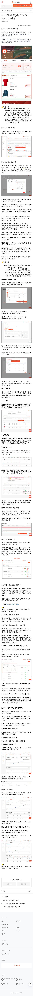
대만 (2, 921)
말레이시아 (4, 924)
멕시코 (3, 934)
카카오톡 (21, 983)
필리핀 (3, 931)
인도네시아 (4, 927)
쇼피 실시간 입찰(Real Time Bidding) (14, 903)
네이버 (20, 979)
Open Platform (5, 954)
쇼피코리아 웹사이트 (9, 979)
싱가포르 (18, 921)
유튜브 (6, 983)
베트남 (17, 931)
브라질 (17, 927)
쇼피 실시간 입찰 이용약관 (11, 900)
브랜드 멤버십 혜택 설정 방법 (11, 907)
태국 (17, 924)
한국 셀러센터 (5, 944)
